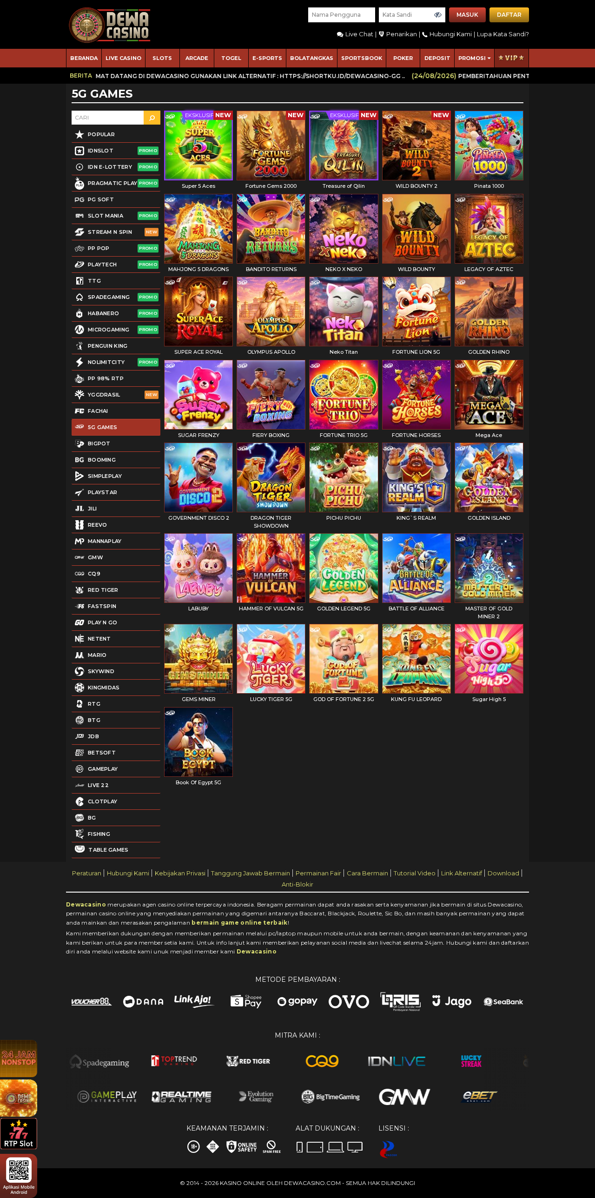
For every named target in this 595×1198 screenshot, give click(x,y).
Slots (162, 58)
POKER (403, 58)
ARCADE (196, 58)
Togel (231, 58)
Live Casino (123, 58)
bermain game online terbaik (239, 922)
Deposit (437, 58)
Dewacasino (86, 904)
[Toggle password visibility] (438, 14)
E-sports (267, 58)
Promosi (472, 58)
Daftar (509, 14)
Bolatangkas (311, 58)
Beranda (84, 58)
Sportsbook (361, 58)
